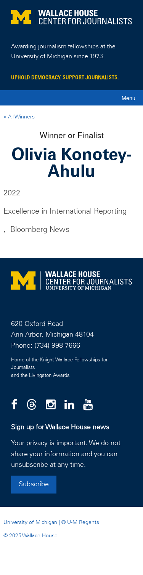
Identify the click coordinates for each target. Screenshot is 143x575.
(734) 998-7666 (57, 345)
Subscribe (34, 484)
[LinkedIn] (69, 405)
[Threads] (31, 405)
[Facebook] (14, 405)
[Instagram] (51, 405)
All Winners (20, 117)
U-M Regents (83, 522)
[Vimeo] (88, 405)
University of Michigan (30, 522)
